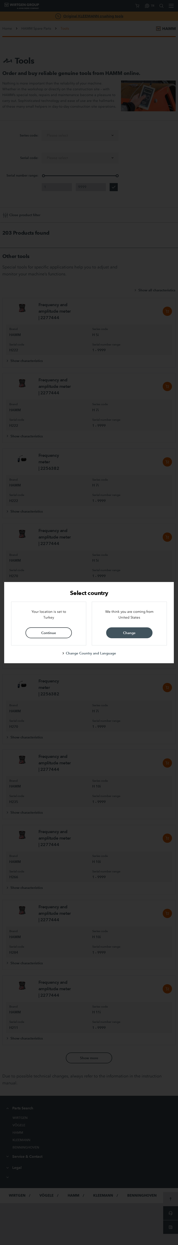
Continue (48, 633)
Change (129, 633)
